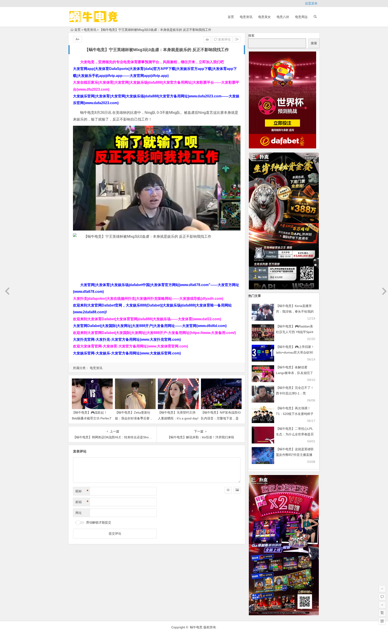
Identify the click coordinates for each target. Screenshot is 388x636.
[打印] (207, 39)
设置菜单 (311, 3)
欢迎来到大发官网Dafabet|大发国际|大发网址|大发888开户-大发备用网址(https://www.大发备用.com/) (154, 333)
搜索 (251, 35)
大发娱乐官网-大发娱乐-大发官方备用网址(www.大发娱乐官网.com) (127, 353)
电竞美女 (264, 17)
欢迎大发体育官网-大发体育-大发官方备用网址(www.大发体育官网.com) (130, 346)
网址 (78, 513)
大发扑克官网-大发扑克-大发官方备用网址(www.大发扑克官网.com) (127, 339)
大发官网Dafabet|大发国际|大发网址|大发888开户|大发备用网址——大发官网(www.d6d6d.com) (150, 326)
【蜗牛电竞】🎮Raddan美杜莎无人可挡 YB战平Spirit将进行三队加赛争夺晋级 (294, 332)
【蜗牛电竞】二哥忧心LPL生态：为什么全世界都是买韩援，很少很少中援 (295, 434)
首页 (231, 17)
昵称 (81, 491)
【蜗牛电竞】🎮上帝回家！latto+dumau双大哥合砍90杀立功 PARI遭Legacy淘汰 (295, 352)
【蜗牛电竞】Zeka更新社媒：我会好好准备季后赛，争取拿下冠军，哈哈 (134, 418)
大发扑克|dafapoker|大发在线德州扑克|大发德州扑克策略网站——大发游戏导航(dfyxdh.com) (148, 298)
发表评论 (224, 39)
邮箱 (81, 501)
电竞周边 (301, 17)
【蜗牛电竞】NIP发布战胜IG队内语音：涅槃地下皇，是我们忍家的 (221, 418)
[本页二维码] (382, 621)
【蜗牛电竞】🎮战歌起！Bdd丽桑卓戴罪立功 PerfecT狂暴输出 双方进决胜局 (92, 418)
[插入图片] (237, 490)
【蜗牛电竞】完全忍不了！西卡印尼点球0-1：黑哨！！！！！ (295, 393)
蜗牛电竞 (196, 627)
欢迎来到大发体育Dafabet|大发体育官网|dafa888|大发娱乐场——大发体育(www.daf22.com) (147, 319)
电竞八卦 (283, 17)
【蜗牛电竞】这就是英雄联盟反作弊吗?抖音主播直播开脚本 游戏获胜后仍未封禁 (295, 454)
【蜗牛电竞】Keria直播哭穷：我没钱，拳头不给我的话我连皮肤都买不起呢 (295, 311)
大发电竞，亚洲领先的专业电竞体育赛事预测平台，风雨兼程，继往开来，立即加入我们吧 (152, 62)
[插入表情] (228, 490)
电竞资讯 (246, 17)
